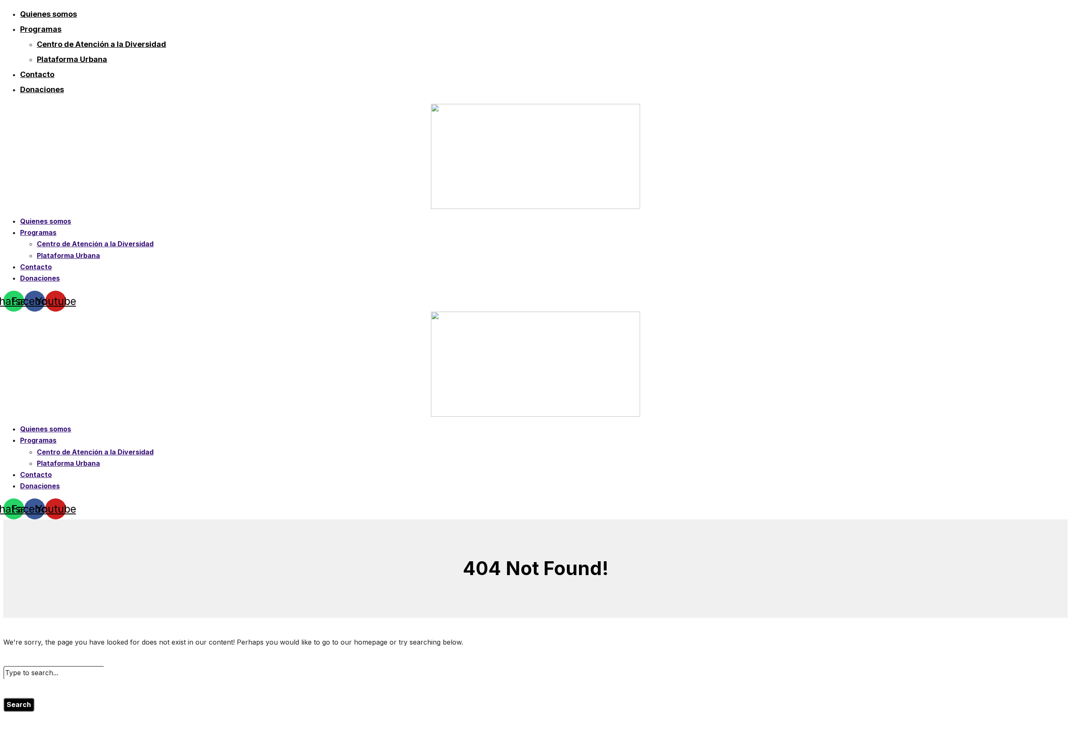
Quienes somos (48, 14)
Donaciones (42, 89)
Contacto (37, 74)
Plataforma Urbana (72, 59)
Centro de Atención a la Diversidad (101, 44)
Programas (40, 29)
